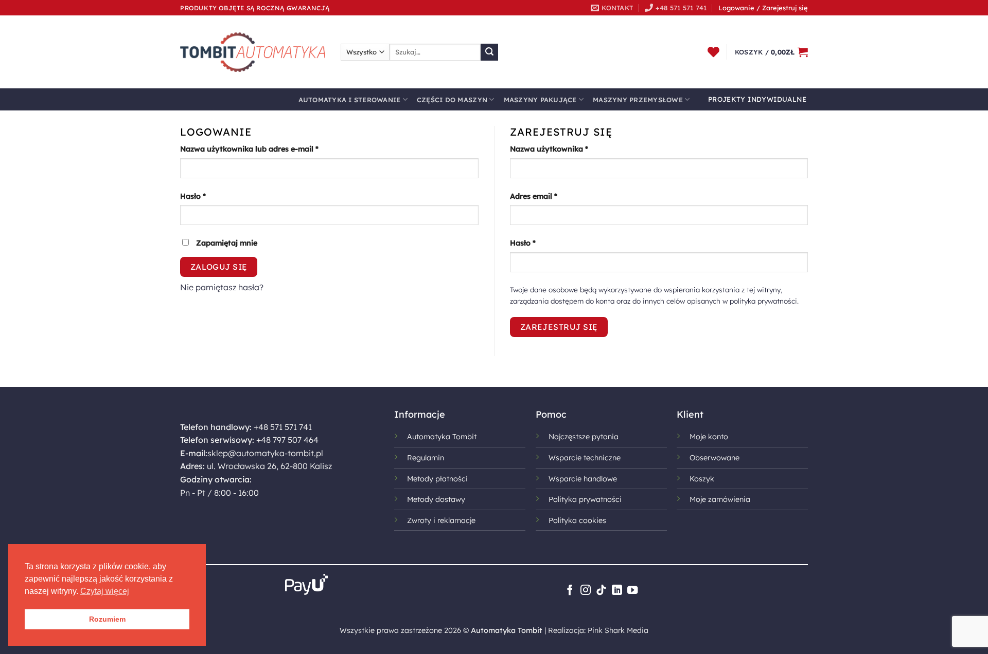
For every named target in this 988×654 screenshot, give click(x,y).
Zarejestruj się (559, 327)
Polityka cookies (577, 520)
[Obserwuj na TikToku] (601, 590)
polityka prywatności (763, 300)
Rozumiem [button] (107, 619)
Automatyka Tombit (442, 436)
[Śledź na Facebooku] (569, 590)
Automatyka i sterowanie (349, 100)
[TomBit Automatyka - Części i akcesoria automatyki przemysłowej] (252, 51)
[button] (771, 52)
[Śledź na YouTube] (632, 590)
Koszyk (702, 478)
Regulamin (425, 457)
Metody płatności (437, 478)
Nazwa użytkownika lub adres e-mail (269, 149)
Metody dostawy (436, 499)
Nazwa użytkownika (569, 149)
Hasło (213, 196)
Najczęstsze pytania (584, 436)
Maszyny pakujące (540, 100)
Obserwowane (714, 457)
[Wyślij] (489, 52)
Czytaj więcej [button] (104, 591)
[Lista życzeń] (713, 52)
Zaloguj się (219, 266)
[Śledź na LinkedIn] (617, 590)
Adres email (554, 196)
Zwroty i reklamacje (441, 520)
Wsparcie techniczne (585, 457)
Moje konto (709, 436)
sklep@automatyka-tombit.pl (265, 453)
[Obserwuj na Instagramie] (585, 590)
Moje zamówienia (720, 499)
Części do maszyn (452, 100)
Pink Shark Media (618, 630)
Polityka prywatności (585, 499)
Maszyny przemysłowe (638, 100)
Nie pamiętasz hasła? (221, 287)
